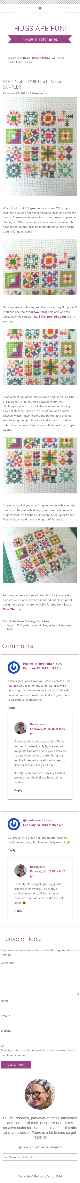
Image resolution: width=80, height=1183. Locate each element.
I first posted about (52, 316)
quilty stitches (57, 625)
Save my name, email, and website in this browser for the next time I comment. (38, 1053)
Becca (34, 724)
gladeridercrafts (34, 820)
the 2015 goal (27, 208)
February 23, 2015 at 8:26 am (43, 668)
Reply (12, 707)
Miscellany (43, 621)
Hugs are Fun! (40, 28)
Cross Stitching (41, 58)
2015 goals (23, 625)
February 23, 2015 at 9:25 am (43, 824)
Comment (8, 962)
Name (5, 1000)
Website (6, 1030)
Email (5, 1015)
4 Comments (38, 93)
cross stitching (39, 625)
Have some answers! (47, 1147)
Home (26, 58)
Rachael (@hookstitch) (39, 663)
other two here (36, 311)
